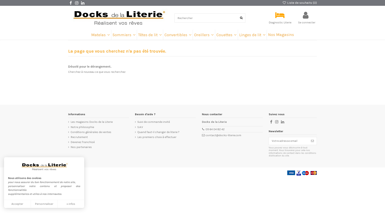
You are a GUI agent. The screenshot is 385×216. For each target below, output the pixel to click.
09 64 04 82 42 (215, 129)
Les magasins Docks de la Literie (92, 122)
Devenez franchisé (83, 142)
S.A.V (140, 127)
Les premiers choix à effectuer (156, 137)
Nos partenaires (81, 147)
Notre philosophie (82, 127)
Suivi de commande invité (153, 122)
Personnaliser (44, 204)
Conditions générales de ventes (91, 132)
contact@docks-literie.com (223, 135)
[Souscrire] (312, 141)
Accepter (17, 204)
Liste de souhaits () (301, 3)
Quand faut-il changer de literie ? (158, 132)
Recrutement (79, 137)
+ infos (71, 204)
